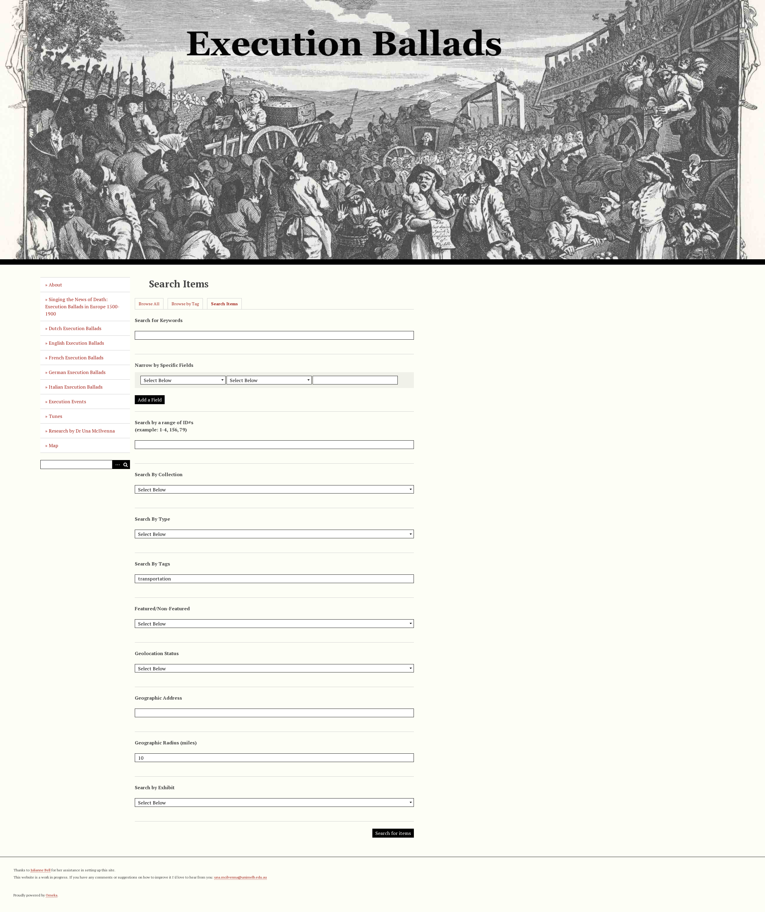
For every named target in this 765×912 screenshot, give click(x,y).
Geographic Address (158, 698)
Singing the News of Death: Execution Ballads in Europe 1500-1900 (82, 306)
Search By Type (152, 519)
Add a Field (150, 399)
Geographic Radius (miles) (166, 742)
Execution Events (67, 401)
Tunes (55, 416)
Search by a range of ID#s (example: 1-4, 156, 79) (164, 426)
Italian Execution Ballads (75, 387)
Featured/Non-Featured (162, 608)
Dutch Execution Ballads (75, 328)
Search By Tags (152, 563)
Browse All (149, 303)
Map (53, 445)
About (55, 284)
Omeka (51, 895)
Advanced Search (116, 464)
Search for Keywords (159, 320)
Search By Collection (159, 474)
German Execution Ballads (77, 372)
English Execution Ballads (76, 343)
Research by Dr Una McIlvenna (82, 430)
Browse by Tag (185, 303)
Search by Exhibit (155, 787)
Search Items (224, 303)
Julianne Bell (40, 870)
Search (125, 464)
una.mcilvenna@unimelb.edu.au (240, 877)
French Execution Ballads (76, 357)
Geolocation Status (157, 653)
